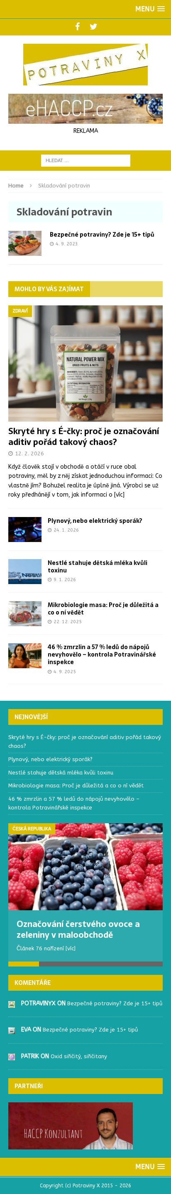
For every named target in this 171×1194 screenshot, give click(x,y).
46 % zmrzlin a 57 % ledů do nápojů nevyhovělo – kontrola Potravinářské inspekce (102, 654)
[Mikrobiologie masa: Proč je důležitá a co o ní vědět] (25, 621)
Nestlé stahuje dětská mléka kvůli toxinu (97, 566)
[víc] (119, 494)
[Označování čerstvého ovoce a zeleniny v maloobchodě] (85, 866)
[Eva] (11, 1029)
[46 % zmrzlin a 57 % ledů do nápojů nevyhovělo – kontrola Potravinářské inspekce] (25, 663)
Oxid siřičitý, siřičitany (79, 1056)
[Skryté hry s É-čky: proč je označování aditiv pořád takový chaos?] (85, 416)
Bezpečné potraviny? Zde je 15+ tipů (102, 234)
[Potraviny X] (85, 64)
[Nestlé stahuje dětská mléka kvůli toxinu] (25, 578)
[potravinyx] (11, 1003)
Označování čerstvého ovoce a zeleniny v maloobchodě (78, 929)
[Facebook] (77, 27)
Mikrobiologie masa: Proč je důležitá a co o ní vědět (103, 608)
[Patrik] (11, 1056)
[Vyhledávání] (85, 160)
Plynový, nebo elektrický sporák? (95, 520)
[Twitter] (93, 27)
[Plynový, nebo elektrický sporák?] (25, 536)
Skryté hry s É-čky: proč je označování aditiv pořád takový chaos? (83, 437)
